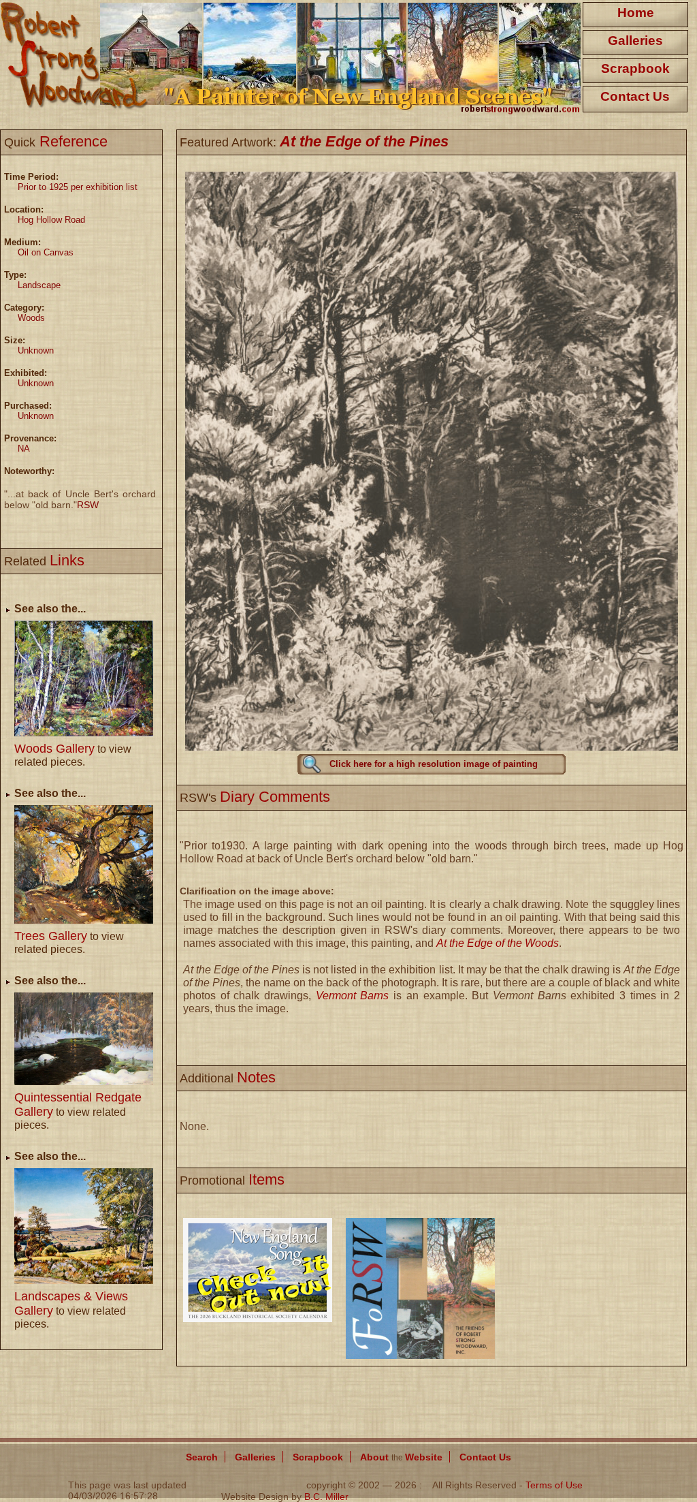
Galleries (635, 40)
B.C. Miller (326, 1496)
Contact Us (635, 96)
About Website (401, 1457)
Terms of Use (554, 1485)
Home (635, 12)
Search (202, 1457)
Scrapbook (635, 68)
